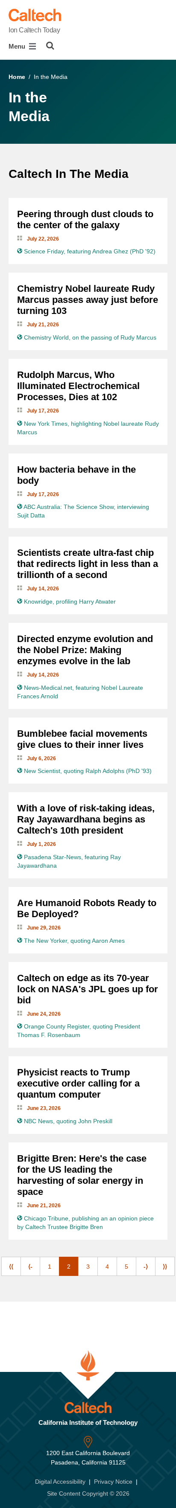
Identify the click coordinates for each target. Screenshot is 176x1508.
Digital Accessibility (60, 1481)
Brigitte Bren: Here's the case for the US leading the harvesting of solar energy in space (82, 1175)
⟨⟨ (11, 1266)
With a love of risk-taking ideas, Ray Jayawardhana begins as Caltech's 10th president (86, 819)
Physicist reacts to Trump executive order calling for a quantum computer (78, 1083)
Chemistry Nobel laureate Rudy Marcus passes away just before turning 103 (87, 299)
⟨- (30, 1266)
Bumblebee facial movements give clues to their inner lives (82, 739)
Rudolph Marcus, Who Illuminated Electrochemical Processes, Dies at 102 (78, 385)
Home (17, 76)
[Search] (50, 45)
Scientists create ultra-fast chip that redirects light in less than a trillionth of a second (87, 563)
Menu (18, 46)
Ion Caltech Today (34, 30)
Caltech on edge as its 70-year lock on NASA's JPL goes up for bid (87, 989)
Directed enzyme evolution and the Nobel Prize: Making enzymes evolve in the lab (85, 649)
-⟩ (146, 1266)
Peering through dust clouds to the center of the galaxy (85, 219)
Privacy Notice (113, 1481)
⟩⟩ (165, 1266)
